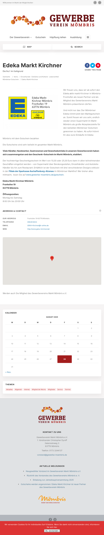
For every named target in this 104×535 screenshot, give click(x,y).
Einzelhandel (25, 77)
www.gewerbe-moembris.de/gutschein (45, 174)
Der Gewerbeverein (20, 37)
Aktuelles (9, 389)
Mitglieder (51, 389)
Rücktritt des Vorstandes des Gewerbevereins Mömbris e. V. (53, 475)
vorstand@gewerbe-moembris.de (52, 455)
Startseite (6, 77)
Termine (67, 389)
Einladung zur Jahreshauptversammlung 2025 (53, 480)
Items (16, 77)
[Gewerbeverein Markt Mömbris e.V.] (52, 20)
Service (60, 389)
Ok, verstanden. (52, 531)
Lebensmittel (54, 77)
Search (78, 47)
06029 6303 (32, 222)
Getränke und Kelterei (39, 77)
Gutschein (40, 37)
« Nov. (8, 372)
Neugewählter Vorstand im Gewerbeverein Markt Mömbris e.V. (53, 471)
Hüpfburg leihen (58, 37)
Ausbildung (76, 37)
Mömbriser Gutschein (11, 79)
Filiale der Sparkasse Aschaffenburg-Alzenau (31, 171)
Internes (27, 389)
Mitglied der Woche (39, 389)
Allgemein (18, 389)
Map (29, 47)
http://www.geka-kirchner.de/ (38, 229)
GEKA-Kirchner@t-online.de (38, 225)
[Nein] (100, 528)
